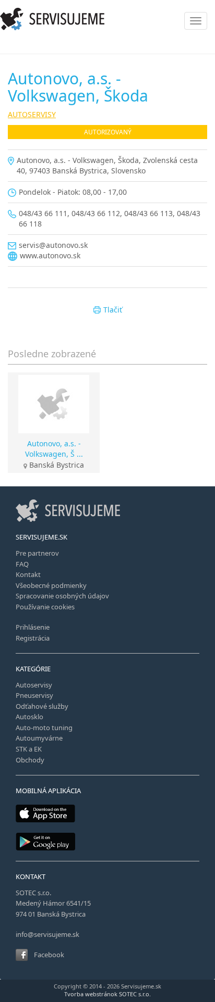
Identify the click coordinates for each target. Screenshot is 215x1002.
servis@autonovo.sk (53, 245)
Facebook (49, 954)
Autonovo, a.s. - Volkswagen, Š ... (54, 449)
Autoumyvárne (39, 738)
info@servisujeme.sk (47, 934)
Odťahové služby (42, 706)
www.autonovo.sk (50, 255)
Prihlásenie (33, 627)
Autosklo (29, 716)
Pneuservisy (34, 695)
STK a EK (29, 749)
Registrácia (33, 638)
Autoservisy (34, 685)
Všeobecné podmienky (51, 585)
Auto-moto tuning (44, 727)
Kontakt (28, 574)
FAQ (22, 564)
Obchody (30, 760)
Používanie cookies (45, 606)
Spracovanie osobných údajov (62, 595)
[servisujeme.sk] (107, 19)
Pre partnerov (37, 553)
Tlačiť (112, 310)
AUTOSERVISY (32, 114)
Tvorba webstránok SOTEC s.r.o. (107, 994)
